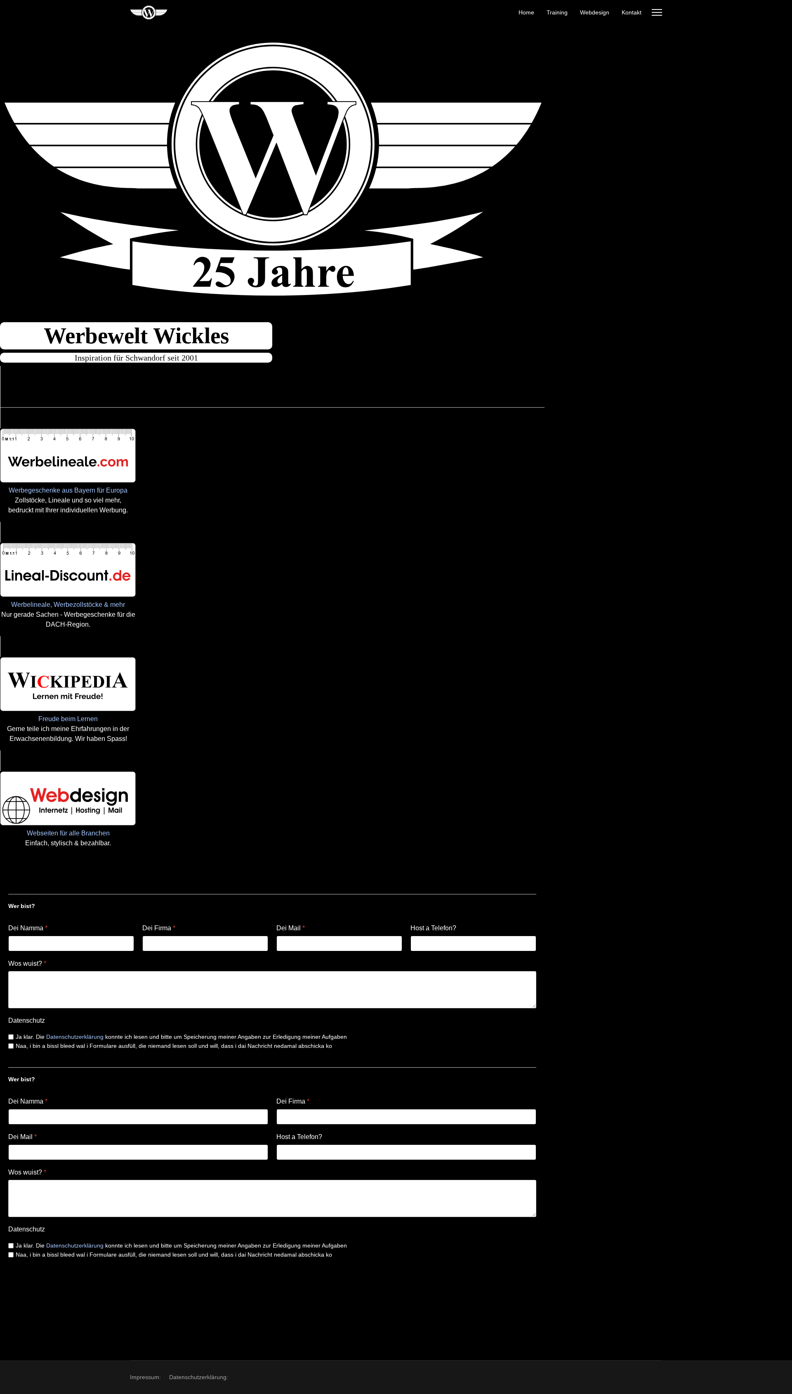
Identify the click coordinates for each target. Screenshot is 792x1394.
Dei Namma (27, 928)
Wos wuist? (27, 963)
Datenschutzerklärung (75, 1036)
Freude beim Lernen (68, 718)
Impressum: (145, 1377)
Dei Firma (158, 928)
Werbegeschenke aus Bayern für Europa (68, 490)
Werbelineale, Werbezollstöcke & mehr (68, 604)
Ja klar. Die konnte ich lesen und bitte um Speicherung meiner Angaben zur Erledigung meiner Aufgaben (181, 1036)
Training (557, 12)
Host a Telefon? (433, 928)
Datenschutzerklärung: (198, 1377)
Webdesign (594, 12)
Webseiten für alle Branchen (68, 833)
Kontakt (631, 12)
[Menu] (657, 12)
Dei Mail (290, 928)
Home (526, 12)
